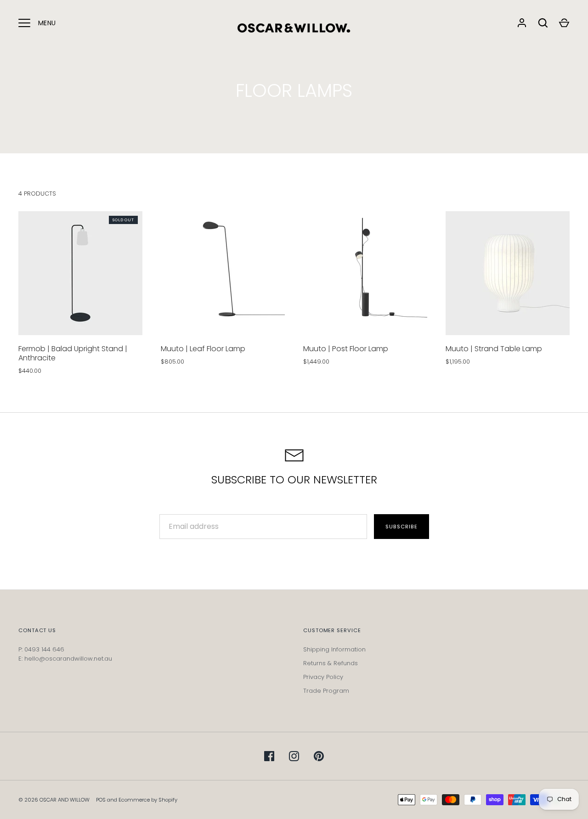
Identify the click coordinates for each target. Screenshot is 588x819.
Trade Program (326, 690)
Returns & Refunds (330, 663)
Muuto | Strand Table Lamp (494, 348)
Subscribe (401, 526)
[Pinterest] (319, 756)
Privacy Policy (323, 677)
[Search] (543, 23)
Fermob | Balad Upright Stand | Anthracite (72, 353)
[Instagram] (294, 756)
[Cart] (564, 23)
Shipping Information (334, 649)
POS (101, 799)
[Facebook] (269, 756)
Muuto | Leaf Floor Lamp (203, 348)
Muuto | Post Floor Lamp (345, 348)
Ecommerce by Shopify (148, 799)
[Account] (522, 23)
